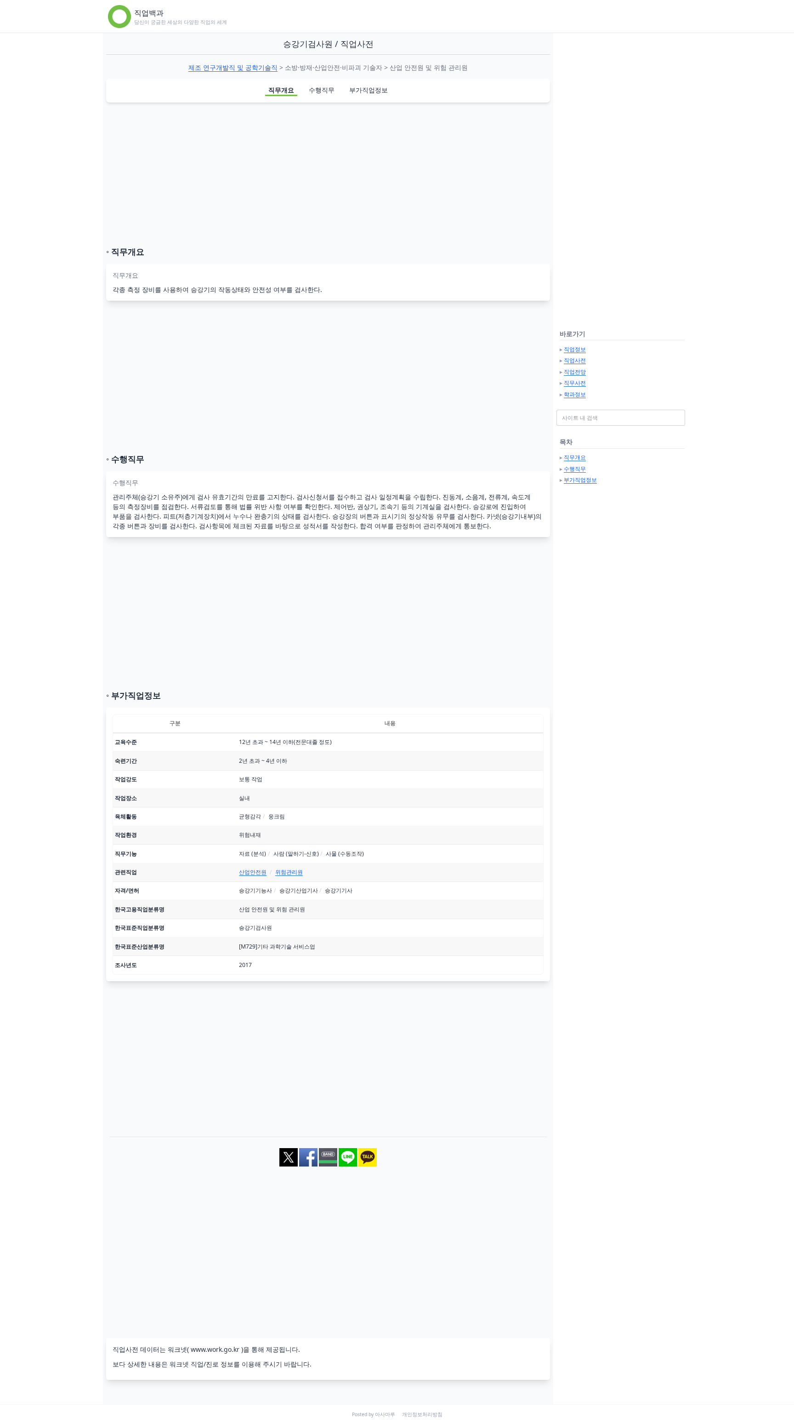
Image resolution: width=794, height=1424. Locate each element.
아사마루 (385, 1414)
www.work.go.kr (215, 1349)
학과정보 (575, 394)
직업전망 (575, 372)
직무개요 (281, 90)
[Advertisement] (328, 174)
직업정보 (575, 349)
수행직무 (322, 90)
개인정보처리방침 (422, 1414)
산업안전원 (253, 872)
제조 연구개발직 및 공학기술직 (233, 67)
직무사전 (575, 383)
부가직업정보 (368, 90)
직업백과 (149, 13)
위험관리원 (289, 872)
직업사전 (575, 360)
